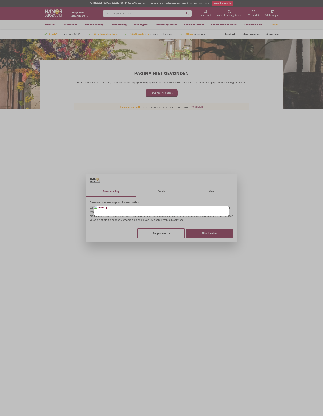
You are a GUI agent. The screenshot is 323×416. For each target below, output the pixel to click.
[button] (226, 209)
